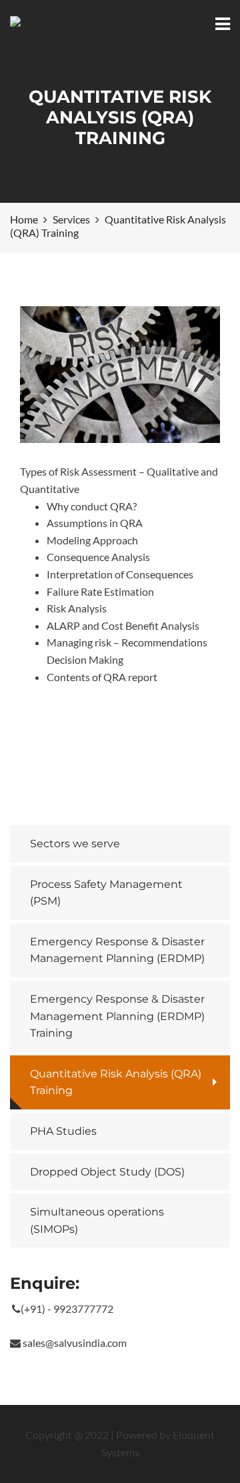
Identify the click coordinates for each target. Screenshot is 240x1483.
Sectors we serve (75, 843)
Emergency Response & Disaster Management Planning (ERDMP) (117, 950)
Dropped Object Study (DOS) (107, 1171)
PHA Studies (63, 1131)
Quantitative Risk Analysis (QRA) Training (115, 1082)
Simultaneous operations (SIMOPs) (97, 1220)
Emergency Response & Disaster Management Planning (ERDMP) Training (117, 1016)
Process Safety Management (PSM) (106, 893)
